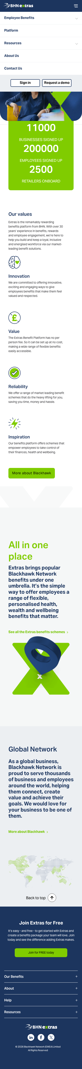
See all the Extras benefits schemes (36, 632)
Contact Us (13, 68)
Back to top (36, 897)
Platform (11, 30)
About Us (11, 56)
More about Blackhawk (31, 473)
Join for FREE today (41, 952)
